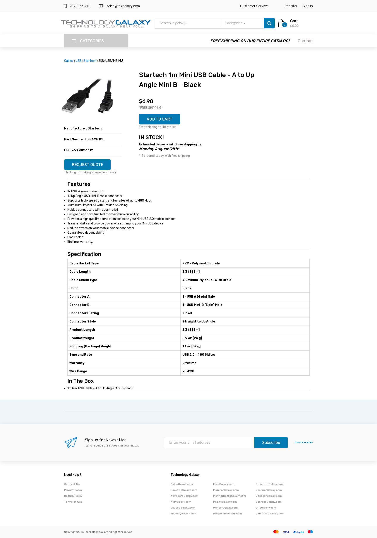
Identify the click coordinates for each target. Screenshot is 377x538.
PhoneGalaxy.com (225, 501)
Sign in (308, 6)
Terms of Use (73, 501)
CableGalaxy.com (182, 484)
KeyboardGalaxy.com (184, 495)
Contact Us (72, 484)
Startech (89, 61)
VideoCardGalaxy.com (270, 513)
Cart (294, 21)
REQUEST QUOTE (87, 164)
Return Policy (73, 495)
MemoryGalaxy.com (183, 513)
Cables (69, 61)
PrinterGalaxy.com (225, 507)
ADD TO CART (159, 119)
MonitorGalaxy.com (226, 489)
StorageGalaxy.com (268, 501)
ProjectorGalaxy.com (269, 484)
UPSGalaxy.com (266, 507)
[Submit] (269, 23)
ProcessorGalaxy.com (227, 513)
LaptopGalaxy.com (183, 507)
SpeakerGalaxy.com (269, 495)
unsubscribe (304, 442)
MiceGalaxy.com (223, 484)
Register (290, 6)
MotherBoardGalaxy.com (229, 495)
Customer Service (254, 6)
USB (78, 61)
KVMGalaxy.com (181, 501)
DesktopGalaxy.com (184, 489)
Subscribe (271, 442)
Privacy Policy (73, 489)
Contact (305, 40)
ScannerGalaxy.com (269, 489)
